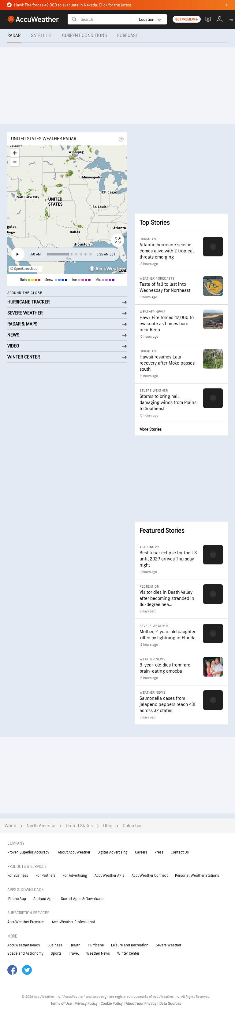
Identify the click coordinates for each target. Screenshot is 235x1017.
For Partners (45, 875)
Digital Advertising (113, 852)
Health (74, 945)
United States (79, 826)
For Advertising (75, 875)
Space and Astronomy (25, 953)
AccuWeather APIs (109, 875)
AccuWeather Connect (150, 875)
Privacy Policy (87, 1003)
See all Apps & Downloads (82, 898)
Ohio (107, 826)
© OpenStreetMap (23, 268)
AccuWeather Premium (25, 922)
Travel (74, 953)
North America (41, 826)
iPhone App (16, 898)
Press (159, 852)
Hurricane (96, 945)
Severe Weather (168, 945)
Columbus (132, 826)
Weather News (98, 953)
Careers (141, 852)
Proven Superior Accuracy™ (28, 852)
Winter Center (128, 953)
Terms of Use (61, 1003)
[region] (67, 209)
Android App (43, 898)
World (10, 826)
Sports (56, 953)
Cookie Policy (112, 1003)
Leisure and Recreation (129, 945)
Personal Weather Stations (197, 875)
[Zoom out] (14, 161)
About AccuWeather (74, 852)
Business (54, 945)
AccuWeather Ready (23, 945)
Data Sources (170, 1003)
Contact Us (180, 852)
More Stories (151, 429)
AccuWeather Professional (73, 922)
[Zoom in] (14, 153)
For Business (17, 875)
